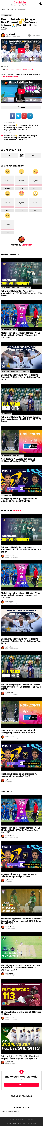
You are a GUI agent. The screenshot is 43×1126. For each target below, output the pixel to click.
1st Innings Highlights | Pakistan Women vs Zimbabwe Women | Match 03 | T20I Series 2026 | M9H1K (21, 921)
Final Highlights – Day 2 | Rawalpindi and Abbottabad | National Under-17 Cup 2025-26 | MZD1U (20, 967)
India (15, 329)
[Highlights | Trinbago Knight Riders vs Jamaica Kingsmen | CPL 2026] (21, 480)
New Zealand (18, 456)
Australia (6, 288)
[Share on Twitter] (18, 116)
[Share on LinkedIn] (30, 116)
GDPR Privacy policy (29, 1123)
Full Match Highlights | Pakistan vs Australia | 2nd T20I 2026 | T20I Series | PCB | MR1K (21, 293)
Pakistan (26, 288)
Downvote (33, 155)
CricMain (20, 2)
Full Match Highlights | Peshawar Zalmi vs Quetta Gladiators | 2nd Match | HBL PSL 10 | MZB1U (21, 419)
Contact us (17, 1123)
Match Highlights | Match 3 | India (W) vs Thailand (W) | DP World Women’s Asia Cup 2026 (20, 335)
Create (21, 1085)
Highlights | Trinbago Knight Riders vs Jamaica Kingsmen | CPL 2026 (19, 499)
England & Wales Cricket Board (20, 70)
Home (9, 1123)
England (5, 371)
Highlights (16, 288)
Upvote (9, 155)
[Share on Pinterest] (24, 116)
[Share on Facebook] (12, 116)
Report (22, 107)
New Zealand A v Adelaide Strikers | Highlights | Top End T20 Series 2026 (18, 460)
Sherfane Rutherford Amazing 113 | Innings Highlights (21, 1013)
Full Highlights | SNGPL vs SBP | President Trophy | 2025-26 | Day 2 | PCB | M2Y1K (20, 1057)
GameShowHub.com (10, 76)
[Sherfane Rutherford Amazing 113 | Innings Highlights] (21, 994)
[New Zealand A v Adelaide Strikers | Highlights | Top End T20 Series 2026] (21, 441)
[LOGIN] (40, 4)
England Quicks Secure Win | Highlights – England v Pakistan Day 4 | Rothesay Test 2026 (21, 377)
